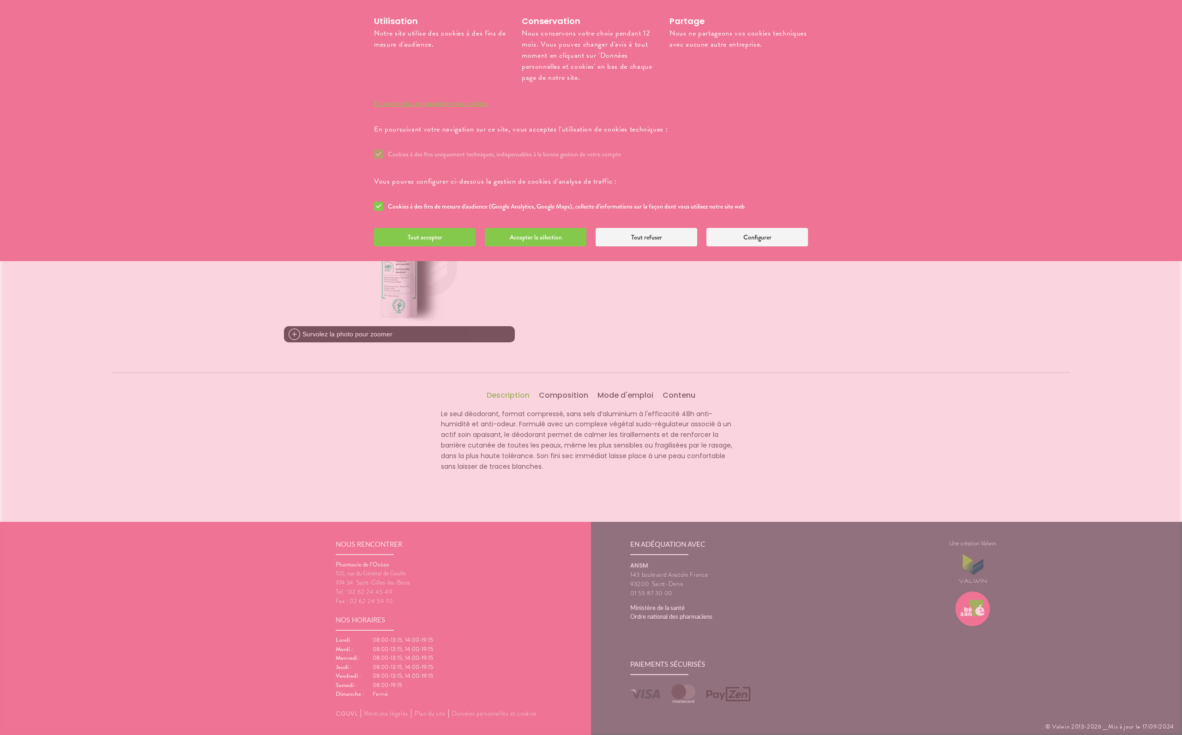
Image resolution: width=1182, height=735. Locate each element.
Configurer (757, 237)
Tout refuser (646, 237)
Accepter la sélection (536, 237)
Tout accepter (425, 237)
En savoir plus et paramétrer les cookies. (431, 103)
